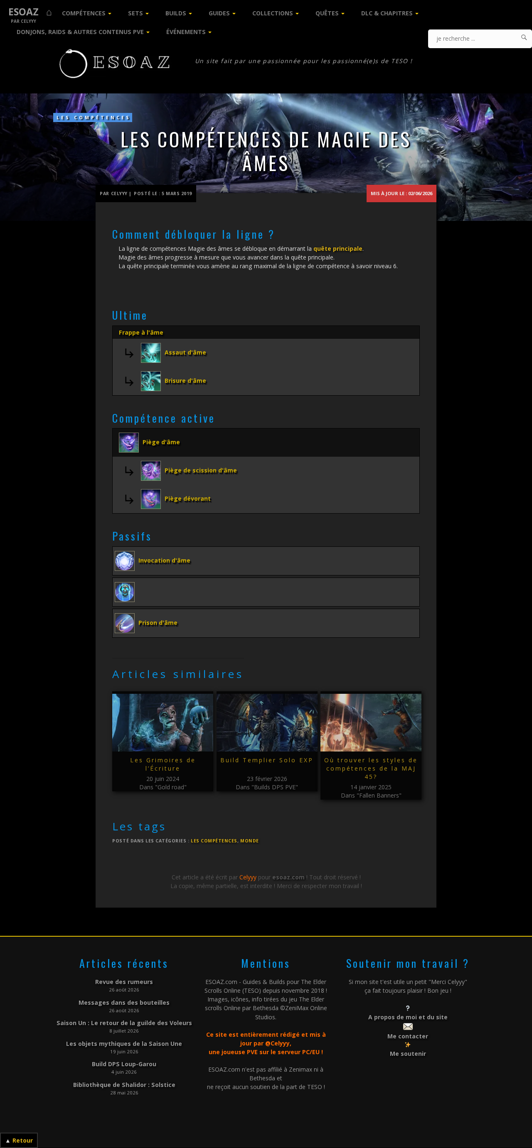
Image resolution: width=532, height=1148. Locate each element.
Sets (135, 13)
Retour (22, 1140)
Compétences (84, 13)
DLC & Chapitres (387, 13)
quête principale (337, 248)
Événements (186, 32)
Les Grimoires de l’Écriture (163, 764)
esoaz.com (288, 877)
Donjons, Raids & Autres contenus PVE (80, 32)
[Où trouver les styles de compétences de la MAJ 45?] (370, 722)
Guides (219, 13)
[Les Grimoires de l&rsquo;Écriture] (162, 722)
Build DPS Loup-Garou (124, 1064)
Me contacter (407, 1036)
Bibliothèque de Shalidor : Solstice (124, 1085)
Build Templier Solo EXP (266, 760)
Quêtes (327, 13)
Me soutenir (408, 1053)
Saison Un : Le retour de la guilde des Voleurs (124, 1023)
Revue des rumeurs (124, 982)
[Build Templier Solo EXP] (267, 722)
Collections (272, 13)
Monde (249, 841)
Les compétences (94, 117)
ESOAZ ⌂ (30, 12)
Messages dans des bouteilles (124, 1002)
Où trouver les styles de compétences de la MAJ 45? (371, 768)
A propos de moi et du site (408, 1017)
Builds (175, 13)
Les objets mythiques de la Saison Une (124, 1044)
